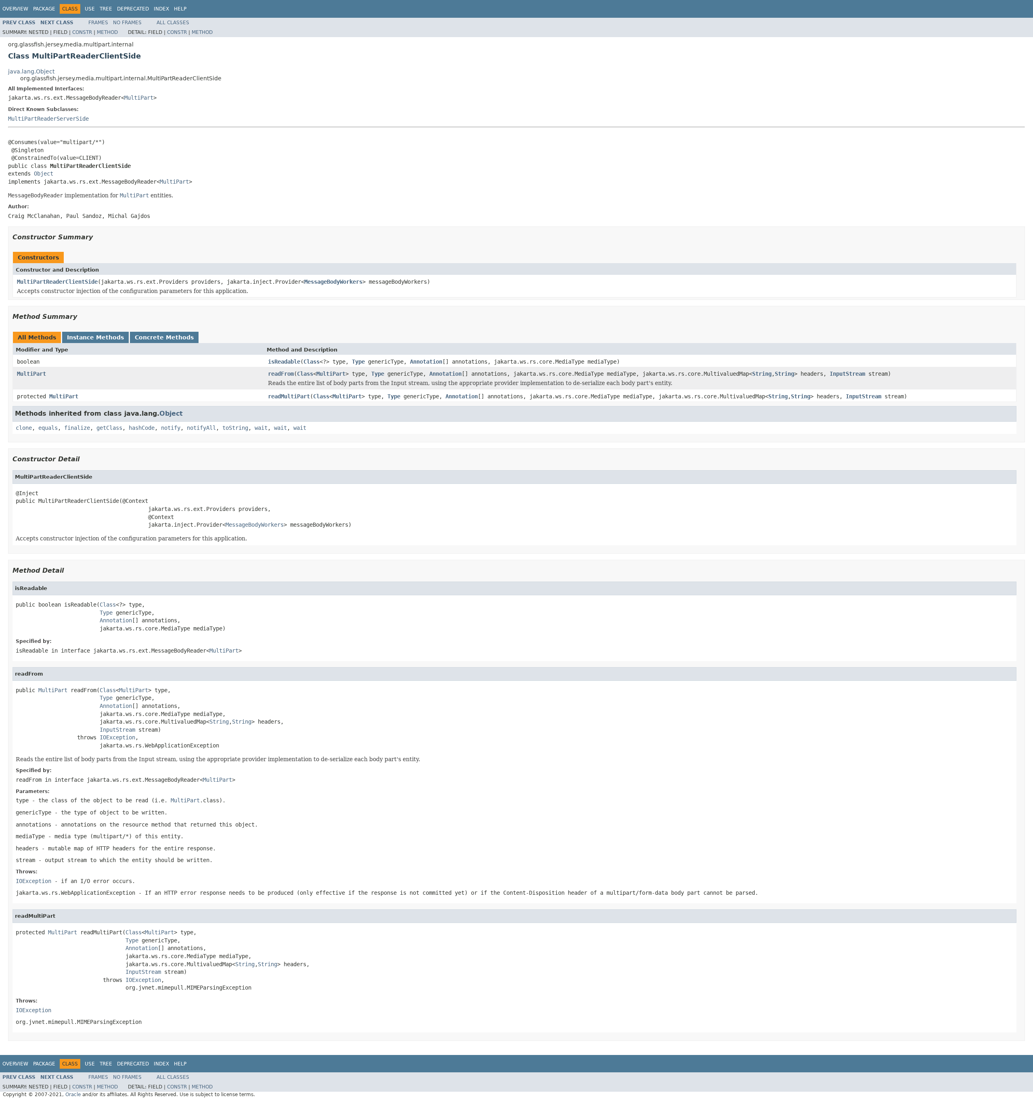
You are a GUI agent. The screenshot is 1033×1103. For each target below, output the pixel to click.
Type (358, 361)
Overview (15, 9)
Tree (106, 9)
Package (44, 9)
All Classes (173, 22)
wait (261, 428)
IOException (117, 737)
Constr (82, 32)
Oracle (73, 1094)
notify (170, 428)
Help (180, 9)
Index (161, 9)
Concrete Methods (164, 337)
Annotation (426, 361)
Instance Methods (95, 337)
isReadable (284, 361)
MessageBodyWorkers (333, 281)
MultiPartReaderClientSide (57, 281)
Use (90, 9)
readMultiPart (289, 396)
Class (311, 361)
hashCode (142, 428)
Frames (98, 22)
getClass (109, 428)
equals (48, 428)
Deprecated (133, 9)
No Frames (127, 22)
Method (107, 32)
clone (24, 428)
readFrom (281, 373)
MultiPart (138, 97)
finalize (77, 428)
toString (235, 428)
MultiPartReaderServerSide (48, 118)
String (762, 373)
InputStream (847, 373)
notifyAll (201, 428)
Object (43, 173)
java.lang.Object (31, 71)
